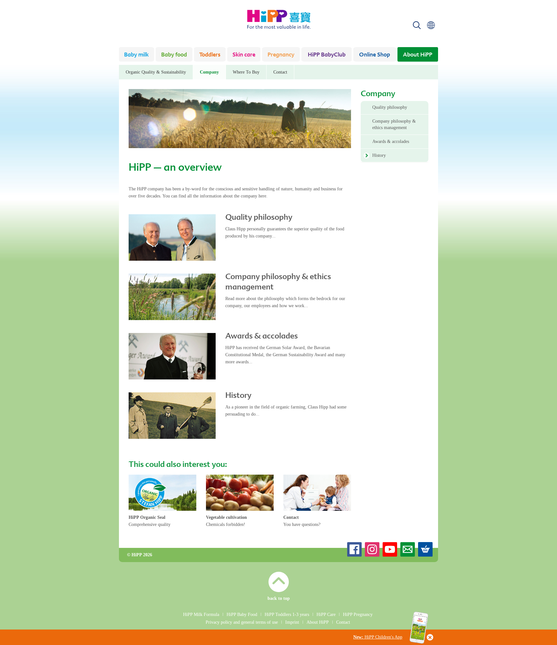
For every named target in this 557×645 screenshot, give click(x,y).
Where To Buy (246, 72)
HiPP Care (326, 614)
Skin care (243, 55)
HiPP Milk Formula (201, 614)
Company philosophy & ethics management (394, 124)
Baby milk (136, 55)
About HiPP (417, 55)
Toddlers (209, 55)
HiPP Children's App (377, 637)
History (238, 396)
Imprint (292, 622)
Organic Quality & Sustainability (156, 72)
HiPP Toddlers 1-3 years (287, 614)
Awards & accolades (261, 336)
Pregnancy (281, 55)
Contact (280, 72)
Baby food (174, 55)
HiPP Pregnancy (358, 614)
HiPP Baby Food (242, 614)
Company (209, 72)
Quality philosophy (258, 218)
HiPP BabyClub (327, 55)
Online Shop (374, 55)
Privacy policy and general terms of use (242, 622)
